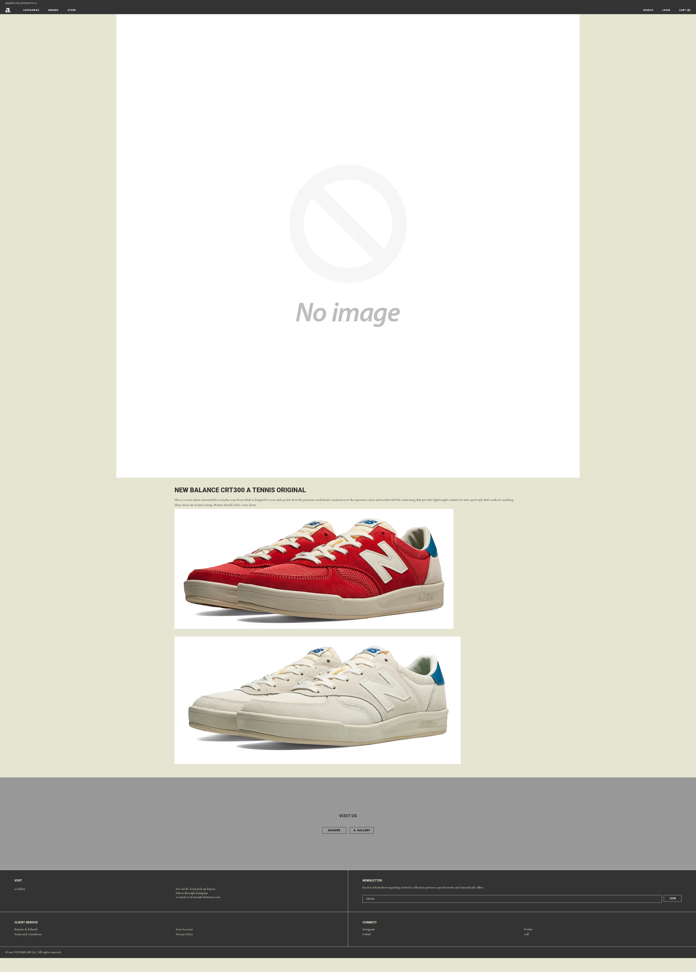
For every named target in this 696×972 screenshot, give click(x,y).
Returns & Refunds (26, 929)
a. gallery (362, 830)
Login (666, 10)
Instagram (368, 929)
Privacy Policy (184, 934)
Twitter (528, 929)
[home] (8, 10)
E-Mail (366, 934)
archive (334, 830)
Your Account (184, 929)
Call (526, 934)
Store (71, 10)
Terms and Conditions (28, 934)
